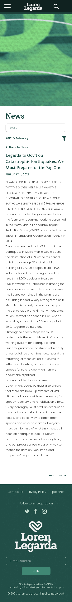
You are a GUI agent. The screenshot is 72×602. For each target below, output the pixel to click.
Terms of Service (49, 587)
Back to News (18, 147)
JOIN (36, 571)
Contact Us (15, 492)
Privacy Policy (37, 492)
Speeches (57, 492)
